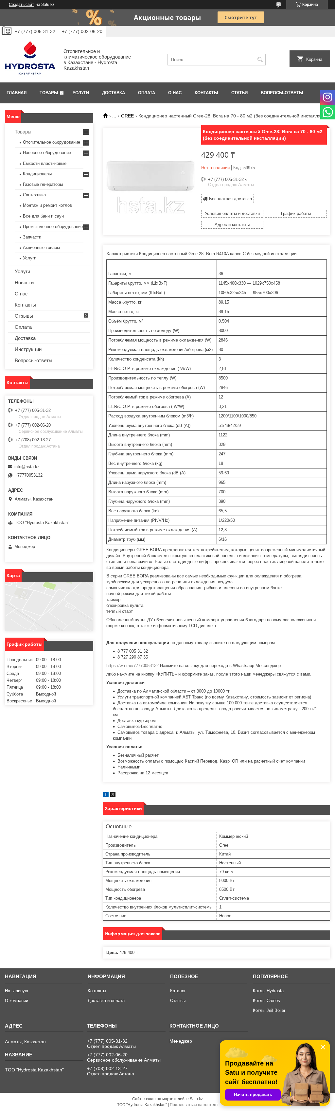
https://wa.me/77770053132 (132, 665)
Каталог (178, 990)
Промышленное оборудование (53, 226)
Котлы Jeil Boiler (269, 1010)
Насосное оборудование (47, 152)
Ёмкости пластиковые (44, 163)
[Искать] (260, 59)
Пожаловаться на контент (194, 1104)
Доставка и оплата (106, 1000)
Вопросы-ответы (282, 92)
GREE (127, 115)
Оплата (146, 92)
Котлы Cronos (266, 1000)
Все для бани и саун (43, 216)
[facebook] (106, 795)
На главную (16, 990)
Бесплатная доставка (230, 198)
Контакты (206, 92)
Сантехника (34, 194)
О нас (175, 92)
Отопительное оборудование (51, 142)
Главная (16, 92)
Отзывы (24, 316)
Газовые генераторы (43, 184)
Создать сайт (21, 4)
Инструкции (28, 349)
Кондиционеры (37, 173)
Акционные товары (41, 247)
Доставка (113, 92)
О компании (16, 1000)
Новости (24, 282)
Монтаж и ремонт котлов (47, 205)
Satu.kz (196, 1099)
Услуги (81, 92)
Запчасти (32, 237)
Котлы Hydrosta (268, 990)
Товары (49, 92)
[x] (112, 795)
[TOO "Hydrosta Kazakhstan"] (30, 59)
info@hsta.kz (27, 466)
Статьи (239, 92)
